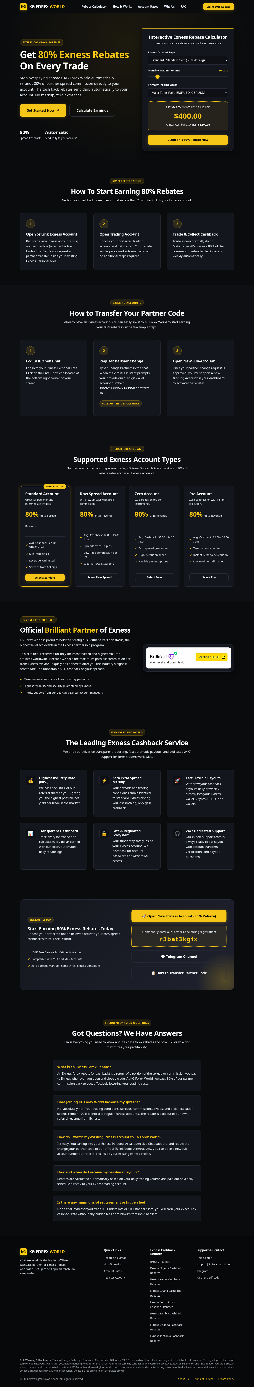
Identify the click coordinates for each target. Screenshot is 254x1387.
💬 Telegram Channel (179, 956)
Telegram (202, 1271)
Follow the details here (120, 403)
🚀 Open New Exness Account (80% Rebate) (179, 916)
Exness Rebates (160, 1261)
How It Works (122, 6)
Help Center (204, 1258)
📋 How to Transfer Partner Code (179, 972)
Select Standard (45, 577)
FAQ (183, 6)
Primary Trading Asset (162, 85)
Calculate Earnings (92, 110)
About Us (183, 1379)
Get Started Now (40, 110)
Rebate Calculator (94, 6)
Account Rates (148, 6)
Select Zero (154, 577)
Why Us (169, 6)
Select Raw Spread (99, 577)
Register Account (114, 1277)
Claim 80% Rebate (219, 6)
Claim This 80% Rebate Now (188, 140)
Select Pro (209, 577)
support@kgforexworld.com (214, 1264)
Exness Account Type (161, 52)
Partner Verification (209, 1277)
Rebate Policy (226, 1379)
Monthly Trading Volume (164, 70)
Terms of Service (203, 1379)
